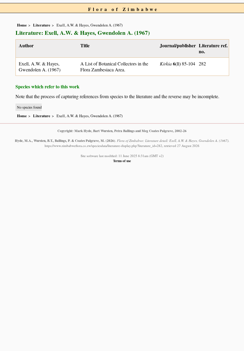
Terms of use (122, 160)
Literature (41, 25)
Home (22, 25)
